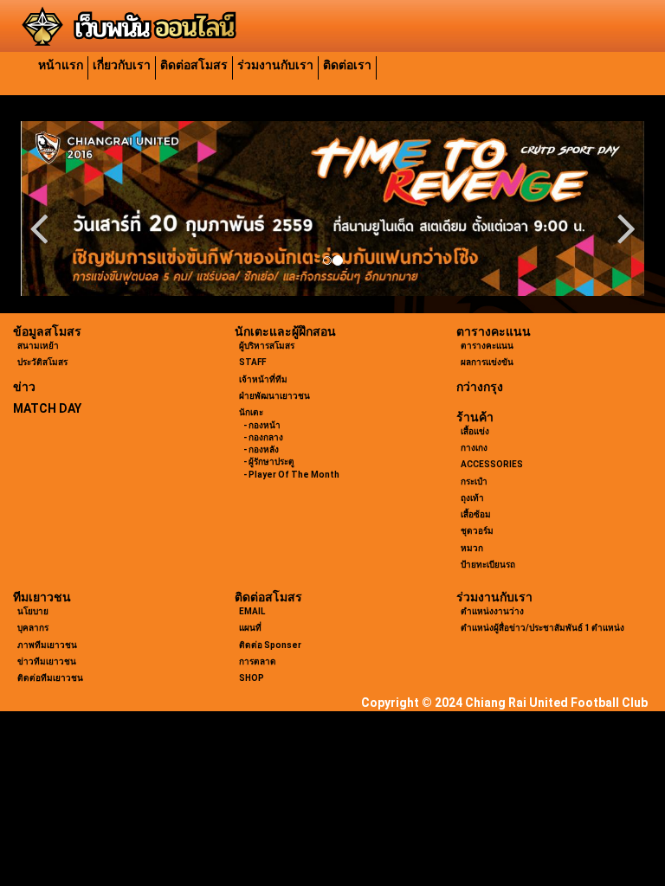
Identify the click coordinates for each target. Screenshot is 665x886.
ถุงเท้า (472, 498)
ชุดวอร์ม (477, 531)
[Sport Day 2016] (332, 208)
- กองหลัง (261, 449)
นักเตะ (251, 412)
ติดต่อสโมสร (194, 65)
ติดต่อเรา (347, 65)
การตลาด (257, 661)
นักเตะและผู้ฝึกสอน (285, 331)
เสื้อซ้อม (476, 514)
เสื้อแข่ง (475, 431)
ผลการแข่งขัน (487, 362)
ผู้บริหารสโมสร (266, 345)
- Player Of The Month (291, 474)
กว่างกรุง (479, 387)
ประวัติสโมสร (42, 362)
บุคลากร (32, 627)
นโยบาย (32, 611)
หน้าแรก (60, 65)
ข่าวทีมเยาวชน (46, 661)
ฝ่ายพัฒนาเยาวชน (274, 396)
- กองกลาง (263, 437)
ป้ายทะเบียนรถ (488, 564)
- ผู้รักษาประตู (268, 461)
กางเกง (474, 448)
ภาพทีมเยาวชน (47, 645)
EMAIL (252, 611)
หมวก (472, 548)
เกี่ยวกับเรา (122, 65)
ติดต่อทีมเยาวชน (50, 678)
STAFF (252, 362)
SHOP (251, 678)
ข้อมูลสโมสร (47, 331)
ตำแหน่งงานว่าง (492, 611)
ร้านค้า (475, 417)
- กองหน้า (262, 425)
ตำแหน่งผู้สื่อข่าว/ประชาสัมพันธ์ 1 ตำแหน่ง (542, 627)
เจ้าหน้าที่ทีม (263, 379)
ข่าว (24, 387)
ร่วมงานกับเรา (275, 65)
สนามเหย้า (38, 345)
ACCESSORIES (492, 464)
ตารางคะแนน (493, 331)
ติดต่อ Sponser (270, 645)
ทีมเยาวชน (42, 597)
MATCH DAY (47, 408)
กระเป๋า (474, 481)
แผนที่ (250, 627)
